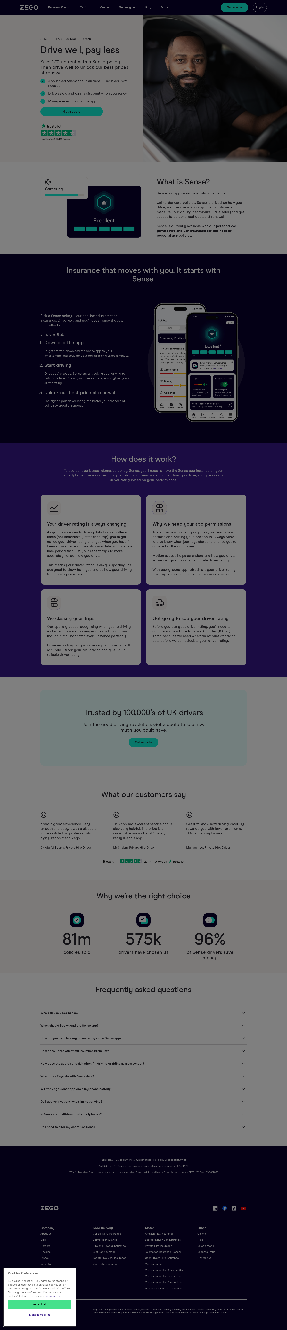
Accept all (39, 1304)
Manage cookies (39, 1315)
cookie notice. (53, 1296)
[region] (39, 1297)
